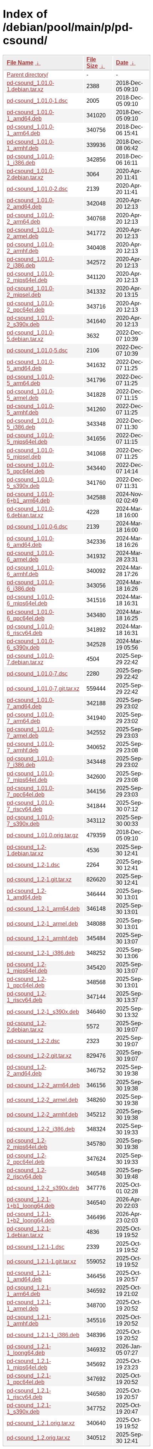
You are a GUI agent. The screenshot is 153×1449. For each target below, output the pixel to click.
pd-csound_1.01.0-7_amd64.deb (30, 703)
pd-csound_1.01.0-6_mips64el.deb (30, 600)
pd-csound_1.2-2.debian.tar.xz (26, 1026)
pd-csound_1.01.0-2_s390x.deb (30, 321)
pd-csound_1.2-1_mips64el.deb (27, 967)
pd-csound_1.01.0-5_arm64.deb (30, 380)
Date (122, 63)
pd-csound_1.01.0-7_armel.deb (30, 732)
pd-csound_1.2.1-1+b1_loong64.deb (30, 1202)
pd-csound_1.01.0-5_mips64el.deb (30, 438)
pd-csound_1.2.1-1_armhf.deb (29, 1320)
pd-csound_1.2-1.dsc (33, 865)
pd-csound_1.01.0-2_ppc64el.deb (30, 306)
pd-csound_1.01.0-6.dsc (37, 527)
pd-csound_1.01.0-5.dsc (37, 350)
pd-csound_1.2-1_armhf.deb (42, 938)
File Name (20, 63)
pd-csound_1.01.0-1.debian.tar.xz (30, 86)
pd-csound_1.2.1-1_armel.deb (29, 1305)
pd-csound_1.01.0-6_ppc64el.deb (30, 615)
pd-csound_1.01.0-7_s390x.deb (30, 820)
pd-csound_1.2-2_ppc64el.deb (26, 1159)
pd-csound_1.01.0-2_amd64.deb (30, 203)
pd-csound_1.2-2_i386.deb (41, 1129)
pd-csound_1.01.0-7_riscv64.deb (30, 806)
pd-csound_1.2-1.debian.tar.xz (26, 850)
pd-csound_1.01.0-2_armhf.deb (30, 248)
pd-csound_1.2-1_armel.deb (42, 924)
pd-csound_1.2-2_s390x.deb (43, 1188)
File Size (92, 62)
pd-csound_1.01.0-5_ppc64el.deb (30, 468)
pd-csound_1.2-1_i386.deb (41, 953)
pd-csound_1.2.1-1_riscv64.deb (29, 1394)
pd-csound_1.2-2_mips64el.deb (27, 1144)
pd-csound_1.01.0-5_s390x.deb (30, 483)
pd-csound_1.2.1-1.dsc (35, 1247)
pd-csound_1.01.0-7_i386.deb (30, 762)
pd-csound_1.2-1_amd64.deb (26, 894)
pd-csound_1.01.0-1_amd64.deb (30, 115)
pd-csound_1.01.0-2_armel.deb (30, 233)
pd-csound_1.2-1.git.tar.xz (39, 879)
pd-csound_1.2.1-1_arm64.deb (29, 1291)
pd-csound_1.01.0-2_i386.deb (30, 262)
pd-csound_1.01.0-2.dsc (37, 189)
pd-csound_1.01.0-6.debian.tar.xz (30, 512)
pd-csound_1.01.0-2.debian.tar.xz (30, 174)
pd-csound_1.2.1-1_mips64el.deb (29, 1364)
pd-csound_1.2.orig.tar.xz (38, 1438)
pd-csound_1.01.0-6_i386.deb (30, 585)
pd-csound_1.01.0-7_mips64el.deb (30, 777)
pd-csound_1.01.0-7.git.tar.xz (43, 689)
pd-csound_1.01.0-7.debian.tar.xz (30, 659)
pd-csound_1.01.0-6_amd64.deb (30, 541)
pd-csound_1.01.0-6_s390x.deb (30, 644)
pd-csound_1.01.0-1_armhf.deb (30, 145)
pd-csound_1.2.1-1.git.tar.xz (41, 1262)
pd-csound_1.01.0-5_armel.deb (30, 394)
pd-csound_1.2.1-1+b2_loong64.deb (30, 1217)
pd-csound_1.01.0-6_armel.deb (30, 556)
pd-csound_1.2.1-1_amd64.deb (29, 1276)
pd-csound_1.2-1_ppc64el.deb (26, 982)
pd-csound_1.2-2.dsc (33, 1041)
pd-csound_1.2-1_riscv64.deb (26, 997)
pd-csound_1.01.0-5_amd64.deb (30, 365)
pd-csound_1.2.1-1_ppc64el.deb (29, 1379)
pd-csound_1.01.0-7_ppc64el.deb (30, 791)
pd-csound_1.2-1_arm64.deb (43, 909)
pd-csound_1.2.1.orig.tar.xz (41, 1423)
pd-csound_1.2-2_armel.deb (42, 1100)
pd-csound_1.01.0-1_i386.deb (30, 159)
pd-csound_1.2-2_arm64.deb (43, 1085)
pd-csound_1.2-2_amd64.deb (26, 1070)
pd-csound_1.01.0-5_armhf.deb (30, 409)
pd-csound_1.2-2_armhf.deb (42, 1115)
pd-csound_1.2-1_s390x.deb (43, 1012)
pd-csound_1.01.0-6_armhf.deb (30, 571)
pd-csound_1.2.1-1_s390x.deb (29, 1408)
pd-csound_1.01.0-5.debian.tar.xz (30, 336)
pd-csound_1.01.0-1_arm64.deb (30, 130)
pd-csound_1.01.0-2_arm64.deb (30, 218)
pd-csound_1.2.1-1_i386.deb (43, 1335)
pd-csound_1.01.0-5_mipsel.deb (30, 453)
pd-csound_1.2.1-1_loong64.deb (29, 1349)
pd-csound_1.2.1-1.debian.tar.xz (29, 1232)
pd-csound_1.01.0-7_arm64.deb (30, 718)
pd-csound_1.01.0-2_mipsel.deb (30, 291)
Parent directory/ (27, 75)
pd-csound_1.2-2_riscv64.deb (26, 1173)
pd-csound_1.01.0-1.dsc (37, 101)
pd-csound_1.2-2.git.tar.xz (39, 1056)
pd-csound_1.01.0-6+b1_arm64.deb (30, 497)
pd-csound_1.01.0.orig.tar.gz (42, 835)
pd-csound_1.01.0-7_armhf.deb (30, 747)
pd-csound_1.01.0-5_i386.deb (30, 424)
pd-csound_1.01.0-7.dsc (37, 674)
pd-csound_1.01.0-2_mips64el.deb (30, 277)
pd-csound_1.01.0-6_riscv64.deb (30, 630)
